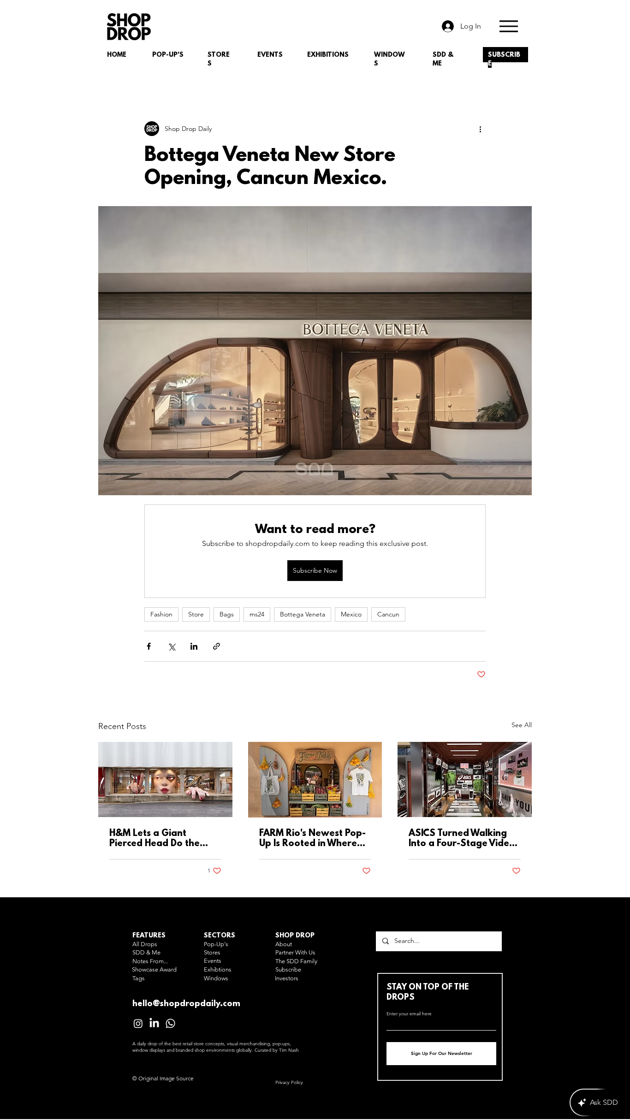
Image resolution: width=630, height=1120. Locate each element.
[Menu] (508, 26)
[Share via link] (216, 646)
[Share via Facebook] (148, 646)
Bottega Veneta (302, 614)
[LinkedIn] (154, 1023)
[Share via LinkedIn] (194, 646)
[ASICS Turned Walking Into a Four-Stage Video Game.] (465, 779)
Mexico (351, 614)
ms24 (257, 614)
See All (521, 725)
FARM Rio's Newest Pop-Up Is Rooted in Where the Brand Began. (312, 839)
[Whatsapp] (170, 1023)
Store (196, 614)
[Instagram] (138, 1023)
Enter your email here (409, 1014)
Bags (227, 614)
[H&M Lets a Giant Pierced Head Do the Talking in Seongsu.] (165, 779)
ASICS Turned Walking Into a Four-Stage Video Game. (462, 839)
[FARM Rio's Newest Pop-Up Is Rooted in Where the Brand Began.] (315, 780)
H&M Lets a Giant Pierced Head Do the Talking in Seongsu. (154, 839)
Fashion (161, 614)
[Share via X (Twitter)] (171, 646)
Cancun (388, 614)
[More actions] (480, 128)
